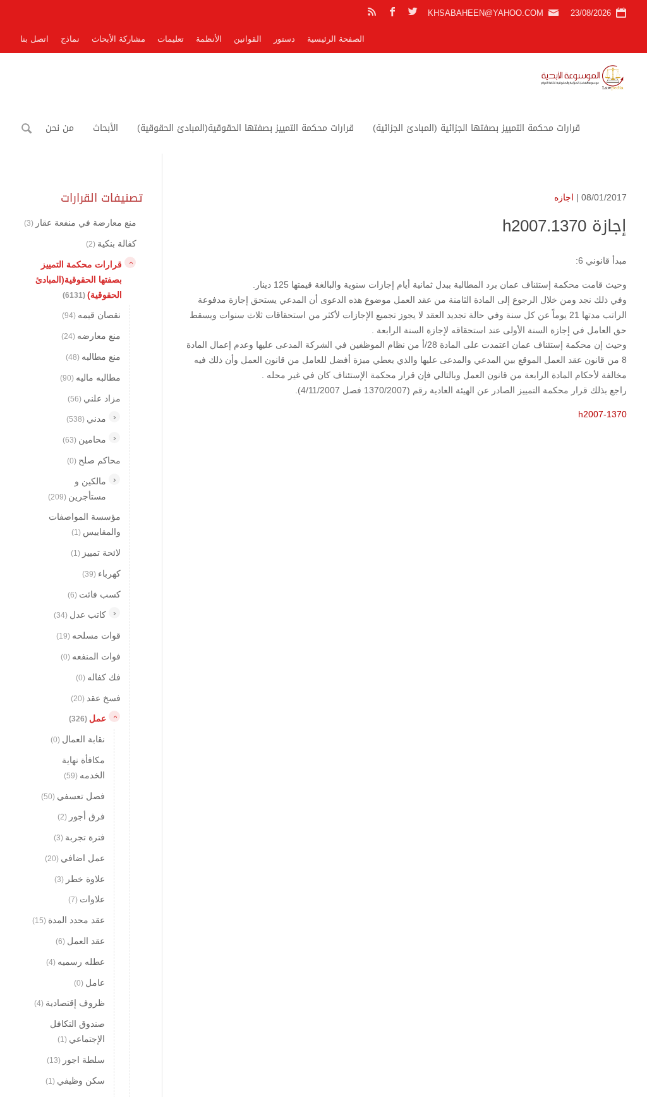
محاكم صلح (94, 460)
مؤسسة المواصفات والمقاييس (85, 524)
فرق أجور (81, 816)
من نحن (59, 128)
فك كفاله (98, 677)
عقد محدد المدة (68, 920)
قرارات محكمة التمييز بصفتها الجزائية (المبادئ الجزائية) (476, 128)
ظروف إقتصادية (69, 1003)
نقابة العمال (78, 739)
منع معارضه (91, 336)
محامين (84, 439)
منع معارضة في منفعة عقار (80, 223)
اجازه (564, 197)
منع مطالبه (93, 357)
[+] (114, 416)
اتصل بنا (34, 39)
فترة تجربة (79, 837)
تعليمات (170, 39)
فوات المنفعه (91, 656)
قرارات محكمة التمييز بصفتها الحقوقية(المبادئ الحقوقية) (245, 128)
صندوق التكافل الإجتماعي (77, 1031)
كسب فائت (94, 594)
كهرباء (101, 573)
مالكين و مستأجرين (77, 488)
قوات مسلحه (88, 635)
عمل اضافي (75, 858)
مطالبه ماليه (90, 377)
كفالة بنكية (111, 243)
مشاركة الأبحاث (118, 39)
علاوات (86, 899)
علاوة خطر (79, 879)
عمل (87, 718)
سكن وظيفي (75, 1081)
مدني (86, 419)
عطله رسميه (75, 962)
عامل (89, 982)
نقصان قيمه (91, 315)
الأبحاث (105, 128)
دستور (284, 39)
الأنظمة (209, 39)
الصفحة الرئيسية (336, 39)
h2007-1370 (602, 414)
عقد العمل (80, 941)
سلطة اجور (76, 1060)
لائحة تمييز (96, 553)
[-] (130, 262)
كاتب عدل (80, 615)
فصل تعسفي (73, 796)
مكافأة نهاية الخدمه (83, 767)
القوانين (248, 39)
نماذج (70, 39)
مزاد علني (94, 398)
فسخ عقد (96, 698)
